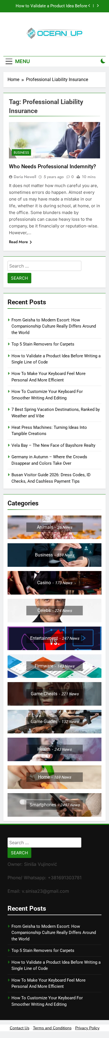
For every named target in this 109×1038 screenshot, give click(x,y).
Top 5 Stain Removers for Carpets (42, 344)
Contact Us (19, 1028)
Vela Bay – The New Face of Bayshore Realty (53, 445)
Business (21, 152)
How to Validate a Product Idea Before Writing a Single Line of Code (51, 6)
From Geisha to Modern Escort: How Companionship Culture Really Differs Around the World (53, 326)
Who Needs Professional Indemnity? (53, 166)
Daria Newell (25, 176)
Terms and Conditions (52, 1028)
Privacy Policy (87, 1028)
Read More (18, 242)
